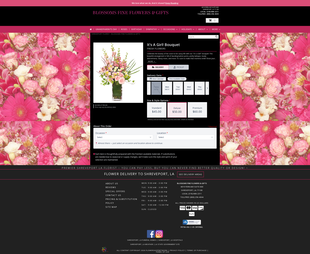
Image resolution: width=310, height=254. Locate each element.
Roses (124, 29)
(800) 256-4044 (213, 14)
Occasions (169, 29)
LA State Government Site (167, 244)
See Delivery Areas (190, 174)
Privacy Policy (177, 250)
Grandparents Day (106, 29)
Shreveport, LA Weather (141, 244)
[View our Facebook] (151, 237)
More (215, 29)
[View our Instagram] (159, 237)
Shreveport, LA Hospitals (170, 240)
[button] (212, 20)
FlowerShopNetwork (157, 250)
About (201, 29)
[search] (216, 36)
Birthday (136, 29)
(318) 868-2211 (213, 11)
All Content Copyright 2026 (131, 250)
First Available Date (177, 79)
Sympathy (151, 29)
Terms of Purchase (197, 250)
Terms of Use (162, 252)
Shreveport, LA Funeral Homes (141, 240)
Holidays (187, 29)
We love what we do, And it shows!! (155, 3)
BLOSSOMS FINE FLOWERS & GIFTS (130, 13)
